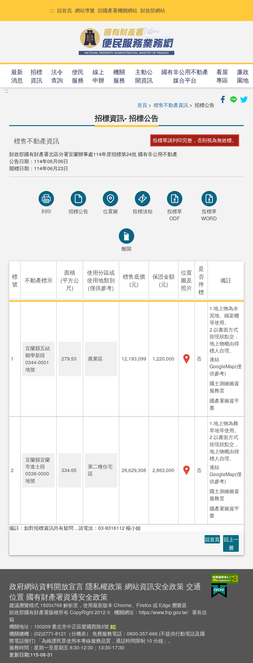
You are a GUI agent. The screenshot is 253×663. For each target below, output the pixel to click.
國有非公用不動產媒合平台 (184, 75)
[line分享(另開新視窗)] (234, 98)
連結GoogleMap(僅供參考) (225, 366)
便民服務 (78, 75)
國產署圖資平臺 (224, 404)
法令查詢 (57, 75)
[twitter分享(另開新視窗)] (243, 98)
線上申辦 (98, 75)
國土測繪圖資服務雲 (224, 387)
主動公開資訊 (144, 75)
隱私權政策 (103, 586)
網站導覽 (85, 10)
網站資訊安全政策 (154, 586)
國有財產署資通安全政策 (67, 596)
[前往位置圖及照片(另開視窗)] (186, 359)
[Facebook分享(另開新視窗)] (223, 98)
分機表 (78, 633)
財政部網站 (152, 10)
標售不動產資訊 (171, 104)
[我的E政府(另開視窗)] (219, 589)
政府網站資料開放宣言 (46, 586)
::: (52, 10)
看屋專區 (222, 75)
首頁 (142, 104)
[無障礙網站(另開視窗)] (224, 577)
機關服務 (119, 75)
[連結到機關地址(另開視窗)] (113, 626)
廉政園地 (243, 75)
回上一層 (231, 543)
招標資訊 (36, 75)
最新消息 (17, 75)
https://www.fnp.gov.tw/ (163, 612)
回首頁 (64, 10)
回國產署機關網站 (117, 10)
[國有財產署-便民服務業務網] (126, 41)
